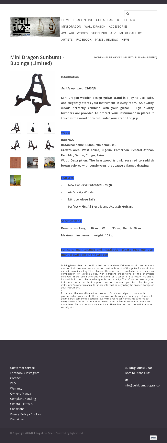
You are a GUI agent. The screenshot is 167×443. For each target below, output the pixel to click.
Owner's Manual (21, 393)
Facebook (83, 39)
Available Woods (74, 33)
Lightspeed (76, 433)
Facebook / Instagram (24, 373)
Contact (15, 378)
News (125, 39)
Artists (67, 39)
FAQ (13, 383)
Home (65, 20)
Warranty (16, 388)
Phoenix (128, 20)
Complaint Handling (23, 399)
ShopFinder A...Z (103, 33)
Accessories (118, 26)
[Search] (126, 13)
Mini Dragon (71, 26)
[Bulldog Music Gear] (35, 27)
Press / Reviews (106, 39)
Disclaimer (17, 419)
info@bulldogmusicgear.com (143, 385)
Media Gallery (130, 33)
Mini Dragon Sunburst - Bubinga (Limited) (130, 57)
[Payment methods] (152, 437)
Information (70, 77)
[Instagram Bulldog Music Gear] (87, 349)
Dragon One (83, 20)
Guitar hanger (107, 20)
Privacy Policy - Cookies (25, 414)
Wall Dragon (95, 26)
